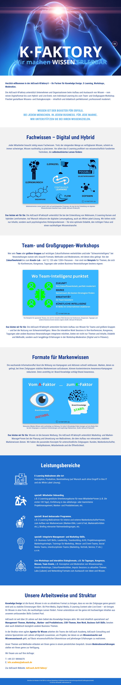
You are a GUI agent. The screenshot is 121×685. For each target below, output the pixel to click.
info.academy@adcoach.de (20, 662)
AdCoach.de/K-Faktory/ (36, 668)
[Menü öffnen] (114, 44)
